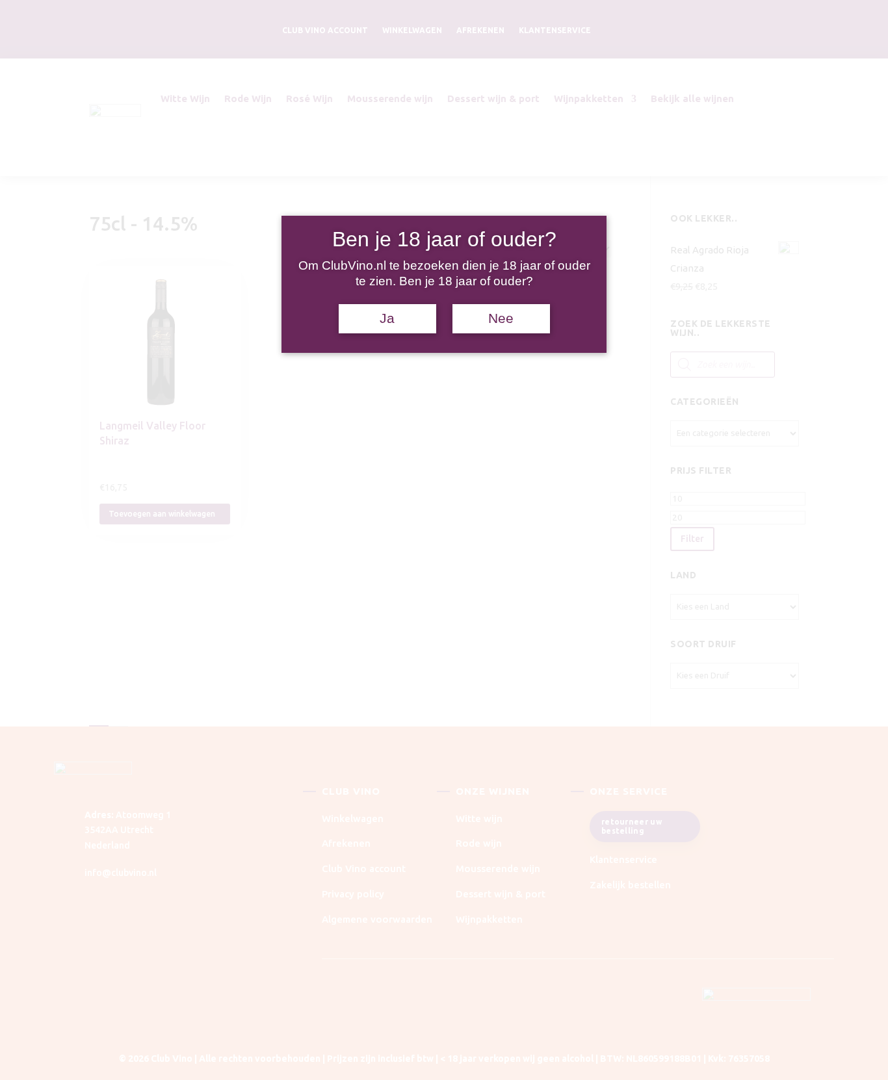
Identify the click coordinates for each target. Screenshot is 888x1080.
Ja (387, 318)
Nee (501, 318)
